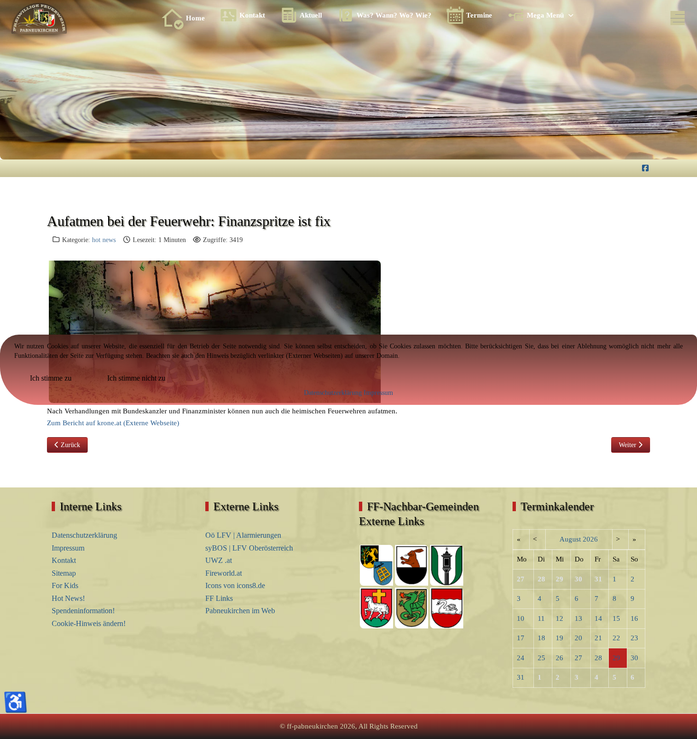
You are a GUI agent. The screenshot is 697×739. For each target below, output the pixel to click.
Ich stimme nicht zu (136, 378)
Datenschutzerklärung (333, 392)
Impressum (378, 392)
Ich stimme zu (51, 378)
